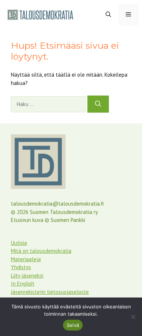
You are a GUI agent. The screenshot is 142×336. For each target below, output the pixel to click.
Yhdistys (21, 267)
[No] (133, 316)
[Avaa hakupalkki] (108, 14)
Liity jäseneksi (27, 275)
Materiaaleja (26, 259)
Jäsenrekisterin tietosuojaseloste (50, 291)
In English (22, 283)
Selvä (73, 325)
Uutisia (19, 242)
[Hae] (98, 104)
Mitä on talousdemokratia (41, 250)
